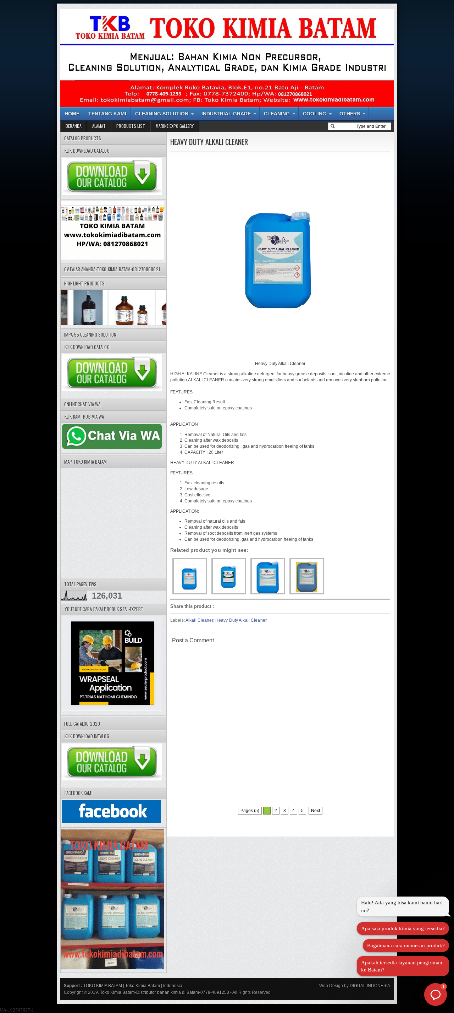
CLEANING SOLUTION (161, 113)
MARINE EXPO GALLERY (175, 126)
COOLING (314, 113)
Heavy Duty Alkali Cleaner (241, 620)
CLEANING (277, 113)
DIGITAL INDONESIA (369, 985)
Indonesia (172, 985)
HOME (72, 113)
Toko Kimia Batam (142, 985)
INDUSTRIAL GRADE (226, 113)
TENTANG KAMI (107, 113)
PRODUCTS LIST (130, 126)
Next (315, 810)
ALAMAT (99, 126)
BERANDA (74, 126)
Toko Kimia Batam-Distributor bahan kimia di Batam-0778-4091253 (164, 992)
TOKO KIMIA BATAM (102, 985)
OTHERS (349, 113)
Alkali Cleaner (199, 620)
